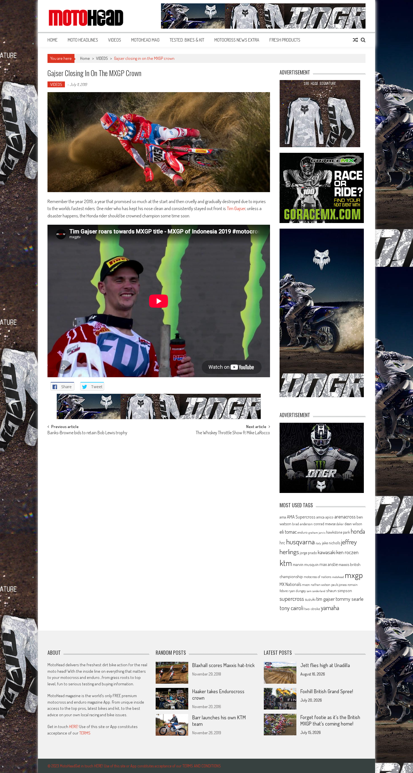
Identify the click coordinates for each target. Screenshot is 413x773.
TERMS (84, 733)
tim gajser (325, 599)
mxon (306, 584)
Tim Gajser (236, 208)
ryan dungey (297, 590)
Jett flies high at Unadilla (325, 665)
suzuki (310, 599)
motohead (338, 577)
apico (329, 517)
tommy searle (350, 598)
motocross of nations (317, 576)
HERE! (73, 726)
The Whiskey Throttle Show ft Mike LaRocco (233, 433)
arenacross (345, 516)
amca (320, 516)
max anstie (328, 564)
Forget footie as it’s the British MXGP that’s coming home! (330, 720)
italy (318, 543)
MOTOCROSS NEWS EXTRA (236, 40)
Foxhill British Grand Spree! (326, 691)
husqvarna (300, 541)
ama (283, 516)
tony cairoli (291, 607)
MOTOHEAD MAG (145, 40)
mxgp (354, 575)
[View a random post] (355, 40)
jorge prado (308, 552)
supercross (292, 598)
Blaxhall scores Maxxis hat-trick (223, 665)
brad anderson (302, 524)
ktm (286, 563)
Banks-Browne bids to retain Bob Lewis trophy (87, 433)
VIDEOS (114, 40)
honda (358, 531)
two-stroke (312, 608)
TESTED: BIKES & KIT (187, 40)
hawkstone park (338, 532)
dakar (340, 524)
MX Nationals (290, 584)
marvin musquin (306, 564)
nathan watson (320, 585)
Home (52, 40)
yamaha (330, 607)
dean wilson (353, 523)
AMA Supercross (301, 517)
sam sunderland (316, 591)
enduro (303, 532)
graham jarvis (316, 533)
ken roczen (347, 552)
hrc (282, 542)
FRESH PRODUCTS (284, 40)
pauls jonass (339, 584)
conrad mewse (324, 523)
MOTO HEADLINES (83, 40)
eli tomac (288, 531)
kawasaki (326, 552)
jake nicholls (331, 542)
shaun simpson (339, 590)
